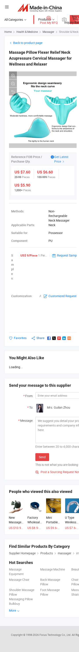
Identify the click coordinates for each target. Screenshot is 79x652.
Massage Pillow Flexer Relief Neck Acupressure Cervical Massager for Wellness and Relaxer (40, 58)
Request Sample (68, 255)
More (13, 610)
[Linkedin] (64, 338)
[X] (54, 338)
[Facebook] (49, 338)
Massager (48, 31)
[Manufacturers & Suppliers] (40, 7)
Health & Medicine (27, 31)
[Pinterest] (59, 338)
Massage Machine (52, 569)
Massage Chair (19, 579)
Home (8, 31)
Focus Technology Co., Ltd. (56, 634)
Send (42, 457)
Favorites (20, 338)
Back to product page (27, 43)
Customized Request (62, 296)
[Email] (69, 338)
